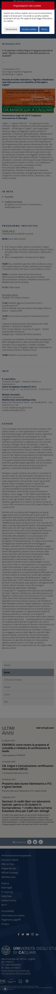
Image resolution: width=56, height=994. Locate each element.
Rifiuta (44, 29)
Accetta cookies (29, 29)
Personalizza (11, 29)
